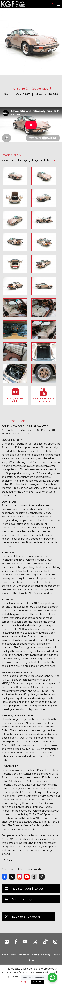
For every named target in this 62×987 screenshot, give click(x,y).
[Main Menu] (58, 4)
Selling (35, 954)
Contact (56, 954)
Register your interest (27, 888)
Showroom (24, 954)
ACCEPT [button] (37, 981)
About (13, 954)
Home (5, 954)
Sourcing (45, 954)
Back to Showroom (26, 916)
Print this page (22, 899)
